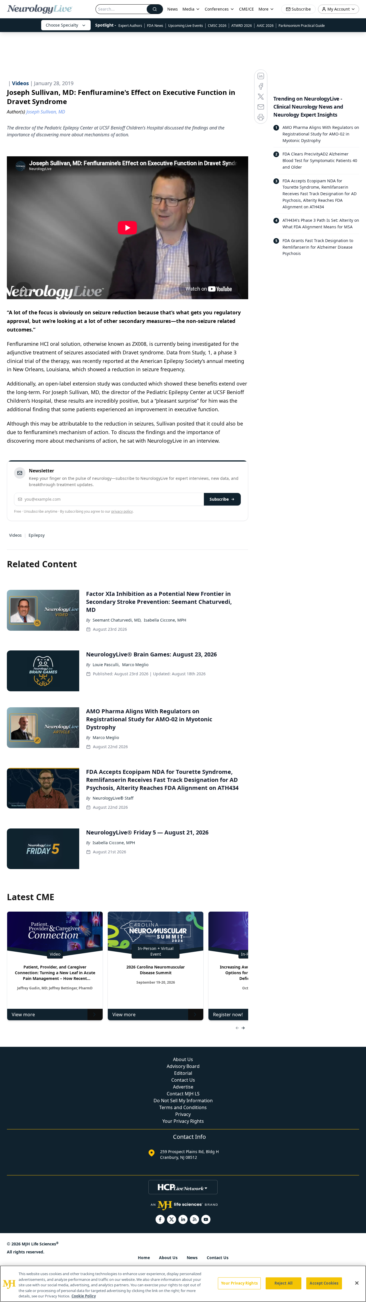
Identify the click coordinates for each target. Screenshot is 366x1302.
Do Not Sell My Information (183, 1100)
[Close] (357, 1283)
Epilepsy (37, 535)
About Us (183, 1059)
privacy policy (122, 511)
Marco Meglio (135, 664)
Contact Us (183, 1080)
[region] (183, 1283)
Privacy (183, 1114)
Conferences (217, 9)
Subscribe (219, 499)
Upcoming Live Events (185, 25)
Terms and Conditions (183, 1107)
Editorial (183, 1073)
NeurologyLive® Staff (113, 798)
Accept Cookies (324, 1283)
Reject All (283, 1283)
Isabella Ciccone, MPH (165, 620)
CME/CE (246, 9)
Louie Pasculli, (106, 664)
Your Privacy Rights (183, 1121)
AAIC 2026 (265, 25)
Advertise (183, 1087)
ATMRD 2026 (241, 25)
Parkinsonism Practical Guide (302, 25)
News (172, 9)
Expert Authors (130, 25)
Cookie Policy (83, 1296)
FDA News (155, 25)
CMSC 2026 (217, 25)
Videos (15, 535)
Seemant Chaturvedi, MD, (117, 620)
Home (144, 1257)
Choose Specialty (62, 25)
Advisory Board (183, 1066)
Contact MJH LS (183, 1094)
